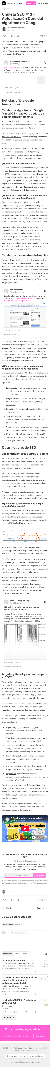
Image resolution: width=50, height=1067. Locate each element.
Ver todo (7, 1017)
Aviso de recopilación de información (16, 883)
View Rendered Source (16, 738)
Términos (16, 1050)
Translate (7, 10)
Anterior (9, 908)
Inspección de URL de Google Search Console (24, 787)
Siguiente (40, 908)
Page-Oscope (11, 727)
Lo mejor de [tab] (7, 954)
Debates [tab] (25, 954)
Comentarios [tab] (8, 924)
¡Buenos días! (7, 1006)
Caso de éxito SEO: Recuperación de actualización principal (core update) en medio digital (19, 980)
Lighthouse (11, 773)
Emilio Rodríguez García (16, 28)
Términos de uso (25, 881)
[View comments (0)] (12, 35)
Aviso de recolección (29, 1050)
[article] (25, 966)
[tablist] (12, 924)
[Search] (45, 953)
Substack (13, 1062)
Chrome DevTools (14, 745)
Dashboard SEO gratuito (13, 960)
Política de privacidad (40, 883)
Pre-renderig (11, 755)
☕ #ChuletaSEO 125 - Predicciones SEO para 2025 (19, 1001)
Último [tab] (17, 954)
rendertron (17, 698)
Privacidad (42, 1048)
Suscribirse (31, 3)
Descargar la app (36, 1056)
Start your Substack (17, 1056)
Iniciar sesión (43, 3)
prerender (6, 698)
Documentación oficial (16, 766)
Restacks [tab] (18, 924)
